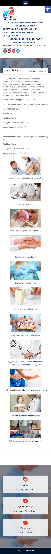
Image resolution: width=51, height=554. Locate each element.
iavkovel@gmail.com (25, 489)
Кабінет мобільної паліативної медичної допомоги (25, 390)
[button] (48, 9)
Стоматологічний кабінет (25, 309)
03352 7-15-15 (25, 532)
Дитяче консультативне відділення (25, 415)
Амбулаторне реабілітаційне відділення (25, 441)
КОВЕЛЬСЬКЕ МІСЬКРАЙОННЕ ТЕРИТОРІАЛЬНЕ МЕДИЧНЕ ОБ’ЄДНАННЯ (20, 32)
